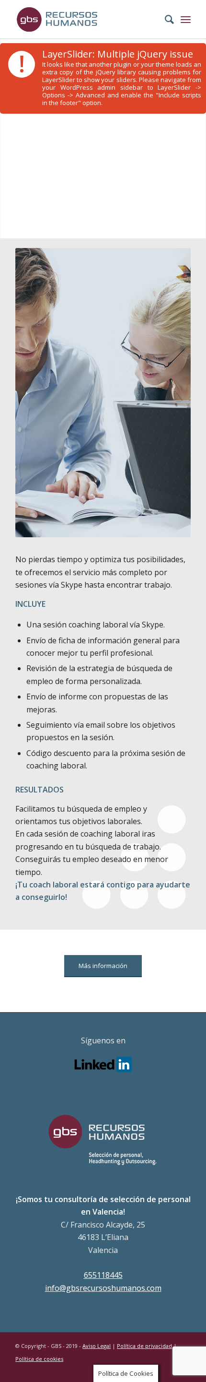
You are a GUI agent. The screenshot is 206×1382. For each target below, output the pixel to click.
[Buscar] (164, 19)
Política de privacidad (144, 1345)
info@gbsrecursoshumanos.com (103, 1288)
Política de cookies (39, 1358)
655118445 (103, 1275)
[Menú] (186, 19)
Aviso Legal (96, 1345)
